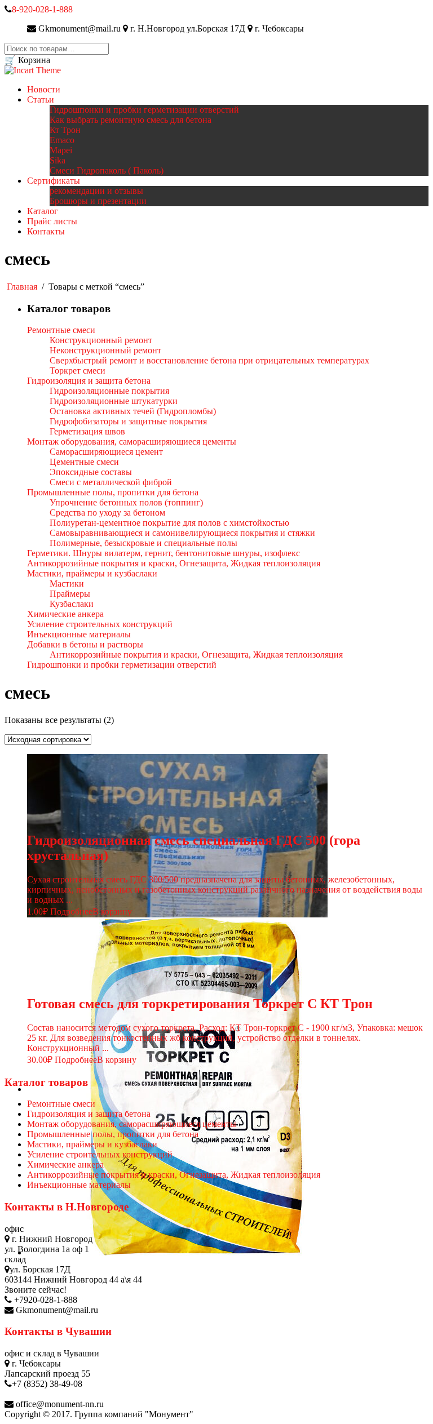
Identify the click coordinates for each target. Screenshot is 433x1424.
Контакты (46, 231)
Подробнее (71, 911)
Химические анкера (65, 1164)
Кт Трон (65, 130)
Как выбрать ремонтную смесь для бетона (130, 120)
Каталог (42, 211)
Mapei (61, 150)
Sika (57, 160)
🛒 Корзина (27, 60)
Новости (43, 89)
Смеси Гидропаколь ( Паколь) (107, 170)
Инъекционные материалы (79, 1185)
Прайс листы (52, 221)
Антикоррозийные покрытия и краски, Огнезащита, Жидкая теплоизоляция (173, 1174)
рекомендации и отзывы (96, 191)
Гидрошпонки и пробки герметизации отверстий (144, 109)
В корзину (112, 911)
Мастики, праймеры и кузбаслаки (92, 1144)
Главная (22, 286)
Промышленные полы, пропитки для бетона (112, 1134)
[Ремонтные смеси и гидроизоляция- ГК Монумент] (33, 70)
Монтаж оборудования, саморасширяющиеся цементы (131, 1124)
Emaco (62, 140)
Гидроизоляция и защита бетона (89, 1114)
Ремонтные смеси (61, 1103)
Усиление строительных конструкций (100, 1154)
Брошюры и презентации (98, 201)
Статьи (40, 99)
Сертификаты (53, 180)
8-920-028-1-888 (42, 9)
